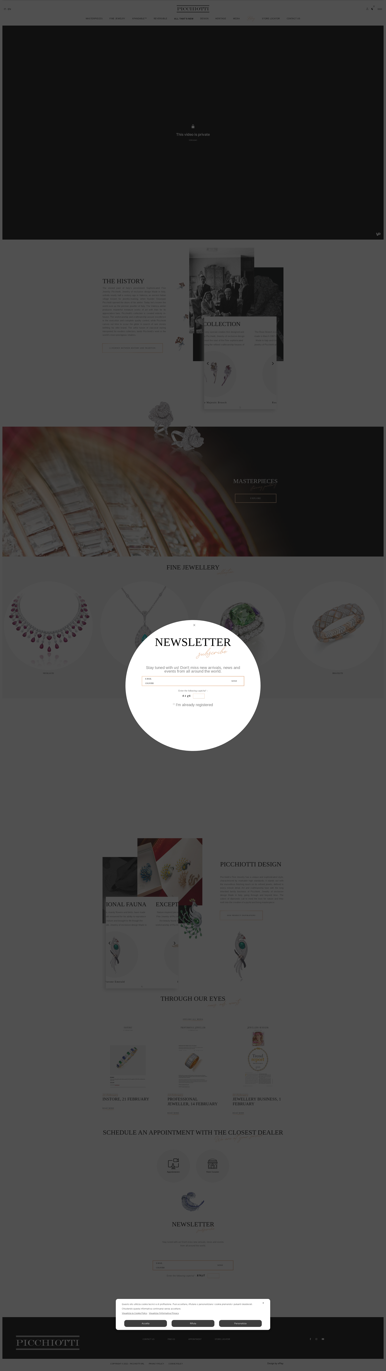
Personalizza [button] (240, 1323)
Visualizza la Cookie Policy (134, 1313)
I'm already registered (194, 705)
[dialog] (193, 1314)
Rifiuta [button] (193, 1323)
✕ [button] (263, 1303)
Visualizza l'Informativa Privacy (164, 1313)
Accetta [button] (145, 1323)
